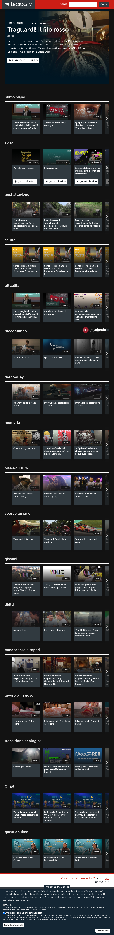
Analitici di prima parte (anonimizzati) (24, 913)
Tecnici (8, 905)
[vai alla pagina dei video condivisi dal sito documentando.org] (96, 330)
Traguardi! (15, 23)
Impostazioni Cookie (57, 886)
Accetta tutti (103, 930)
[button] (106, 119)
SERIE (63, 4)
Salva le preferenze (13, 925)
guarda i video (26, 181)
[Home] (18, 4)
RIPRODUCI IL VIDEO (24, 60)
